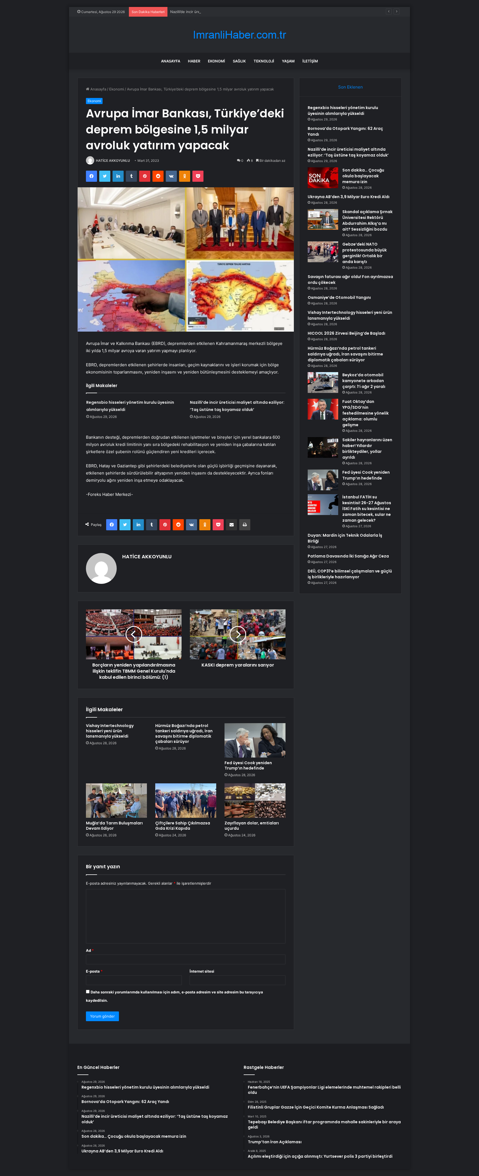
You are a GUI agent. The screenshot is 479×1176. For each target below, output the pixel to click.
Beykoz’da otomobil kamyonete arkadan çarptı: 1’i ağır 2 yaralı (363, 380)
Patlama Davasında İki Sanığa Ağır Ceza (348, 556)
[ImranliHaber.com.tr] (239, 35)
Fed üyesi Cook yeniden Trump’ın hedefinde (248, 765)
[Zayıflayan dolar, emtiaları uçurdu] (255, 800)
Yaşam (288, 61)
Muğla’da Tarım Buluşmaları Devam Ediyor (114, 825)
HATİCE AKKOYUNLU (113, 160)
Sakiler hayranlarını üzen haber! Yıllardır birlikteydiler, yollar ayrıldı (367, 448)
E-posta (94, 971)
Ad (90, 950)
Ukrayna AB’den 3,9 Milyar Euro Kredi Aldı (348, 197)
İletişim (310, 61)
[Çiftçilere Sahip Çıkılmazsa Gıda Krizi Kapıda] (185, 800)
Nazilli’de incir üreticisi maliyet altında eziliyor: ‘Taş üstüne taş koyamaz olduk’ (236, 11)
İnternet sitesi (202, 971)
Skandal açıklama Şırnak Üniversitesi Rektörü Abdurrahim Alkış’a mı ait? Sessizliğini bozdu (367, 220)
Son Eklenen (350, 87)
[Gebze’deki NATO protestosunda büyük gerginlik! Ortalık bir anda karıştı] (323, 251)
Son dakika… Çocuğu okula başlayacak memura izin (363, 176)
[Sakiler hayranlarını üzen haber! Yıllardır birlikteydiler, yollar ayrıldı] (323, 447)
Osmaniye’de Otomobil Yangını (339, 297)
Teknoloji (264, 61)
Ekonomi (216, 61)
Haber (194, 61)
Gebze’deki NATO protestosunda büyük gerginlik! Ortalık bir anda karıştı (364, 252)
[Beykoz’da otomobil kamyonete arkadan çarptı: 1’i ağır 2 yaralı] (323, 382)
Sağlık (239, 61)
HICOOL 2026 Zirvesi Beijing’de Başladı (346, 333)
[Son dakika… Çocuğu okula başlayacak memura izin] (323, 177)
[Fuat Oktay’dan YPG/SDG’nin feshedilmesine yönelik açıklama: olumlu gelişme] (323, 409)
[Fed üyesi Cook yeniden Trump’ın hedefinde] (255, 740)
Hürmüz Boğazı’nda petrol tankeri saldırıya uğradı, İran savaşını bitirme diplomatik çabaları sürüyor (184, 733)
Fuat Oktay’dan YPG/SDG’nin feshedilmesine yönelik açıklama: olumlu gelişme (365, 413)
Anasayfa (170, 61)
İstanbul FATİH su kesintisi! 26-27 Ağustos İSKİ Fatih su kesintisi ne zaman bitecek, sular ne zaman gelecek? (366, 508)
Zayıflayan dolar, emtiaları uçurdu (252, 825)
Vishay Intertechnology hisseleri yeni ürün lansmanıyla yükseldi (110, 731)
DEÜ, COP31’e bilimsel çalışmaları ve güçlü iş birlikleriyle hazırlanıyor (350, 574)
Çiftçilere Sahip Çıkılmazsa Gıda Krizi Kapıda (182, 825)
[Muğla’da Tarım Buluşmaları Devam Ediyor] (116, 800)
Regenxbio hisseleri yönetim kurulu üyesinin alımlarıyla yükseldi (343, 110)
